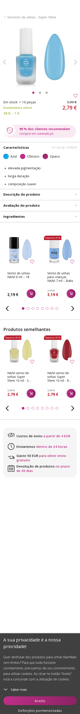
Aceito (40, 701)
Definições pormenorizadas (40, 710)
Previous (4, 62)
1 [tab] (33, 92)
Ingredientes (14, 216)
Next (75, 62)
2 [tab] (40, 92)
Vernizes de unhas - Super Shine (31, 17)
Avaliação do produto (21, 205)
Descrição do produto (21, 194)
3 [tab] (46, 92)
